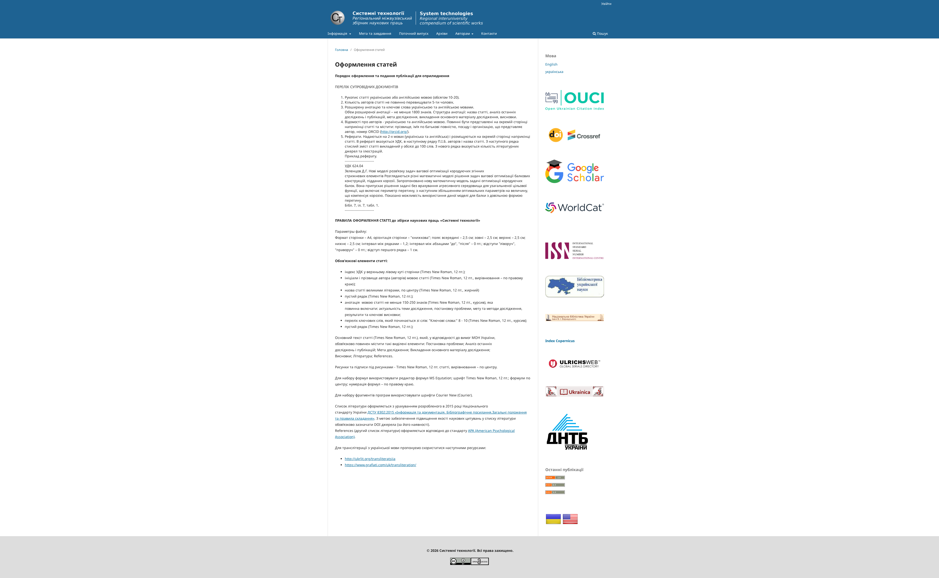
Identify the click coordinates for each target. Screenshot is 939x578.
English (551, 64)
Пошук (602, 33)
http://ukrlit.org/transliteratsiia (370, 458)
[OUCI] (574, 109)
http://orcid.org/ (394, 131)
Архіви (441, 33)
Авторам (463, 33)
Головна (341, 49)
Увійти (606, 3)
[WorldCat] (574, 214)
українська (554, 71)
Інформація (338, 33)
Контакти (489, 33)
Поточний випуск (413, 33)
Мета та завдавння (375, 33)
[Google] (574, 181)
